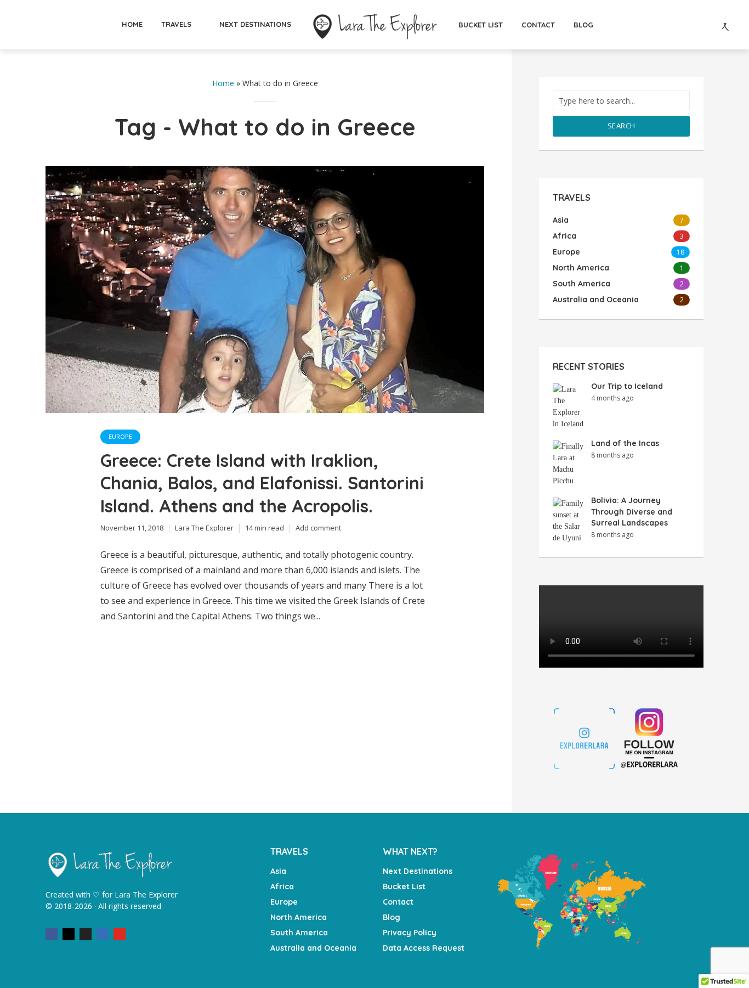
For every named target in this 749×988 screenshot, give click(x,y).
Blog (391, 917)
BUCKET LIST (480, 24)
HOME (132, 24)
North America (298, 917)
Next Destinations (417, 871)
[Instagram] (69, 934)
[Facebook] (52, 934)
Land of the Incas (625, 443)
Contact (398, 902)
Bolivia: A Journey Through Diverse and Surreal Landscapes (631, 511)
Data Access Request (423, 948)
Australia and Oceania (313, 948)
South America (299, 933)
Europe (120, 436)
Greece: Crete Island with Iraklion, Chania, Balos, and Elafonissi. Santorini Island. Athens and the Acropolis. (262, 483)
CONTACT (538, 24)
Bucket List (404, 886)
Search (621, 126)
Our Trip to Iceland (627, 386)
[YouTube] (120, 934)
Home (223, 83)
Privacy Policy (409, 933)
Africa (282, 886)
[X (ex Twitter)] (86, 934)
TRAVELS (176, 24)
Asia (278, 871)
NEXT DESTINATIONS (255, 24)
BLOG (583, 24)
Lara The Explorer (204, 528)
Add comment (318, 528)
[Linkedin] (103, 934)
